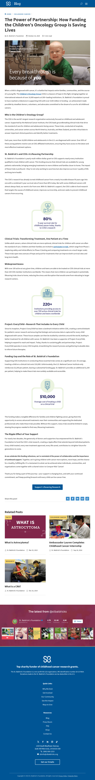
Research (10, 561)
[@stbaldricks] (15, 621)
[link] (13, 4)
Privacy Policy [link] (63, 776)
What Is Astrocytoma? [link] (17, 542)
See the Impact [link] (47, 700)
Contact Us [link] (47, 734)
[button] (86, 4)
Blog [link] (47, 718)
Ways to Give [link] (47, 704)
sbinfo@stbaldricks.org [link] (49, 754)
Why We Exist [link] (48, 689)
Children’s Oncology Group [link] (30, 94)
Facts (8, 517)
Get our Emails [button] (47, 762)
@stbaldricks (58, 611)
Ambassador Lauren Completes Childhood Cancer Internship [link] (66, 544)
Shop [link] (47, 730)
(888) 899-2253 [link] (48, 751)
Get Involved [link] (47, 693)
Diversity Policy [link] (73, 776)
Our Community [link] (47, 697)
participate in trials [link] (60, 246)
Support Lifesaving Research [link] (47, 487)
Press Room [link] (47, 722)
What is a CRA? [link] (13, 586)
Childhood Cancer (58, 517)
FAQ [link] (47, 726)
